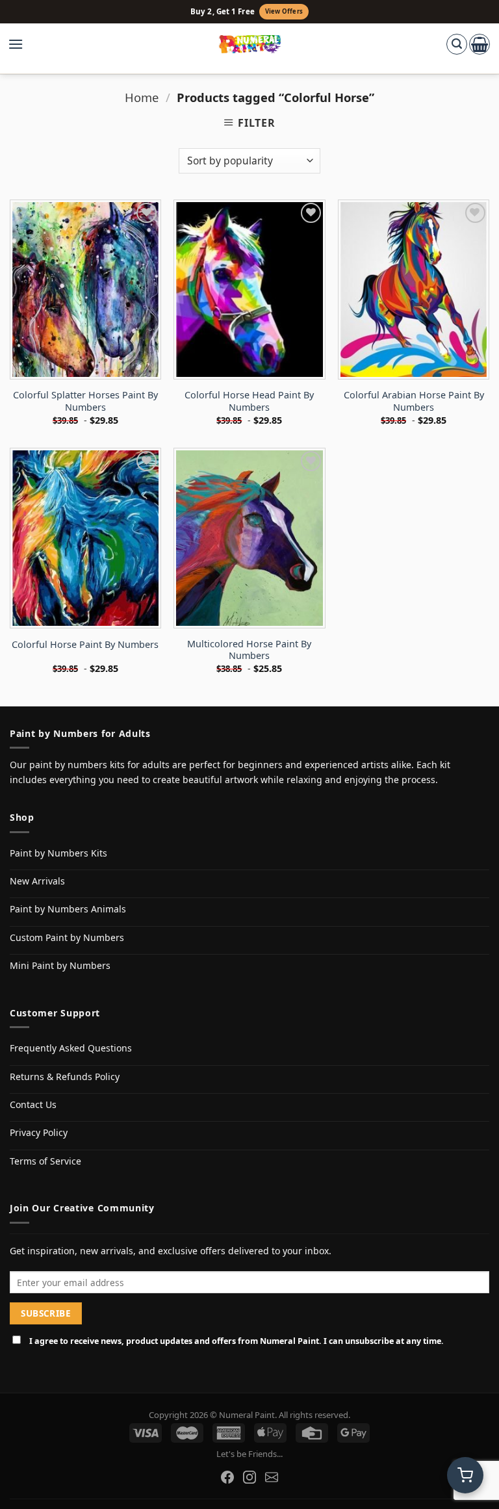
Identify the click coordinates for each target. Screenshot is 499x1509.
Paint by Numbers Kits (58, 853)
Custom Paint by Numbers (67, 937)
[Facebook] (227, 1477)
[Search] (456, 44)
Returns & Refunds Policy (65, 1076)
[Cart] (479, 44)
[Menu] (22, 44)
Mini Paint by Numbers (60, 965)
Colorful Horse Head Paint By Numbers (249, 401)
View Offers (284, 11)
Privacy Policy (39, 1132)
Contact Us (33, 1104)
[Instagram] (249, 1477)
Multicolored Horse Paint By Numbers (249, 650)
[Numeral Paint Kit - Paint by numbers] (250, 44)
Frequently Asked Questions (71, 1048)
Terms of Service (45, 1161)
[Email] (271, 1477)
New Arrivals (37, 881)
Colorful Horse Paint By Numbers (85, 645)
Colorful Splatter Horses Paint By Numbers (85, 401)
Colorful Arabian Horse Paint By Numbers (414, 401)
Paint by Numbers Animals (68, 909)
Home (142, 97)
